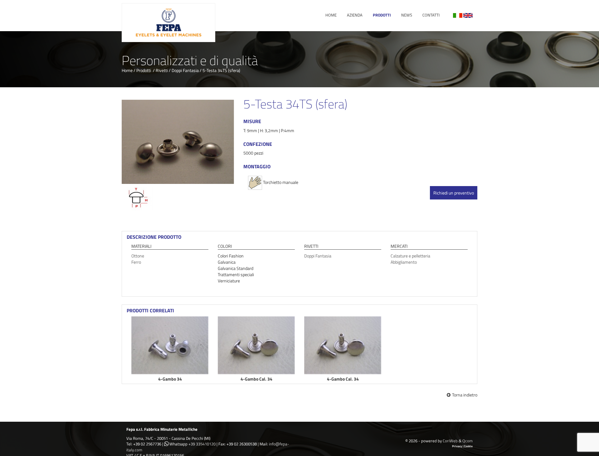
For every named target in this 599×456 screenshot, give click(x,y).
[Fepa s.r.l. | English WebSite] (468, 14)
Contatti (431, 15)
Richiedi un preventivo (453, 193)
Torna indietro (464, 394)
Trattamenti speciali (236, 274)
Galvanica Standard (235, 268)
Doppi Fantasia (185, 70)
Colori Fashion (231, 255)
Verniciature (229, 280)
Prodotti (382, 15)
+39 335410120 (202, 444)
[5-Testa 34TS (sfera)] (178, 142)
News (406, 15)
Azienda (355, 15)
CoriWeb (450, 441)
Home (331, 15)
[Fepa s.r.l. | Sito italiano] (457, 14)
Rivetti (162, 70)
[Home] (168, 22)
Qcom (467, 441)
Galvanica (227, 262)
